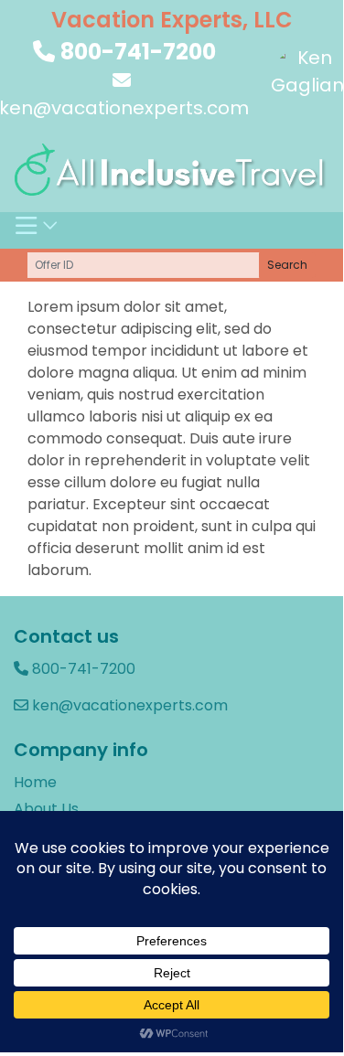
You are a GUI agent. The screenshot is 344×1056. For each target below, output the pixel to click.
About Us (46, 808)
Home (35, 782)
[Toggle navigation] (37, 230)
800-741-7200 (138, 52)
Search (287, 264)
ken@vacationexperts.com (128, 705)
